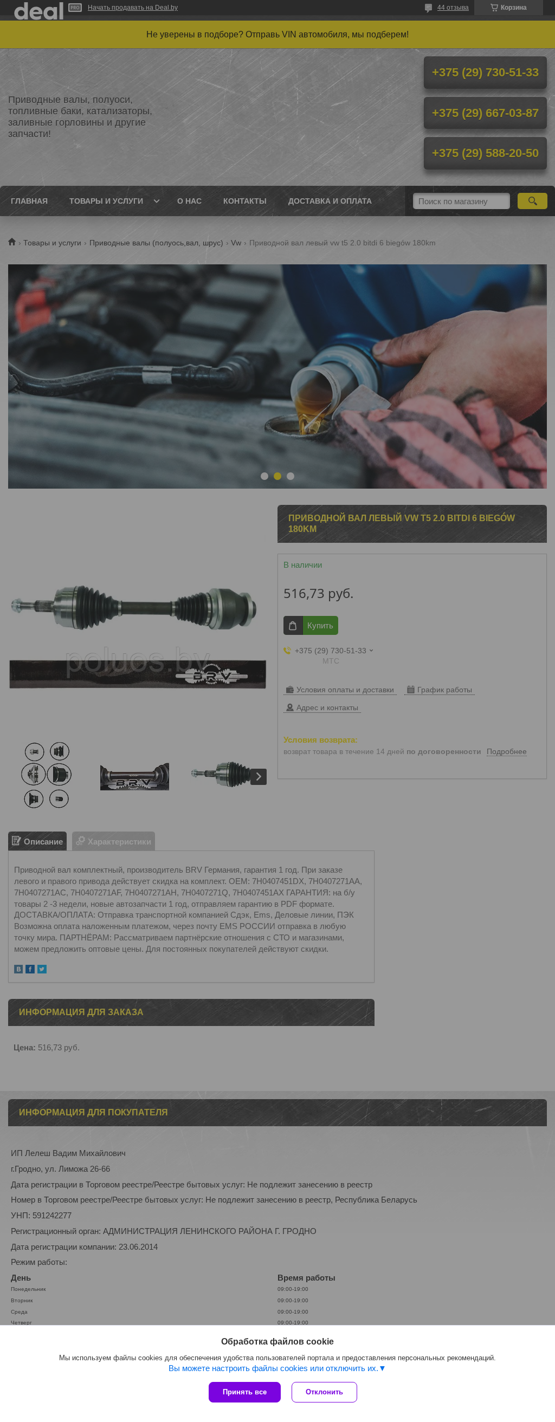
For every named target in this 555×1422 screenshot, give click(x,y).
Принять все (245, 1392)
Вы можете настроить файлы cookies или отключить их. (273, 1368)
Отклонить (324, 1392)
